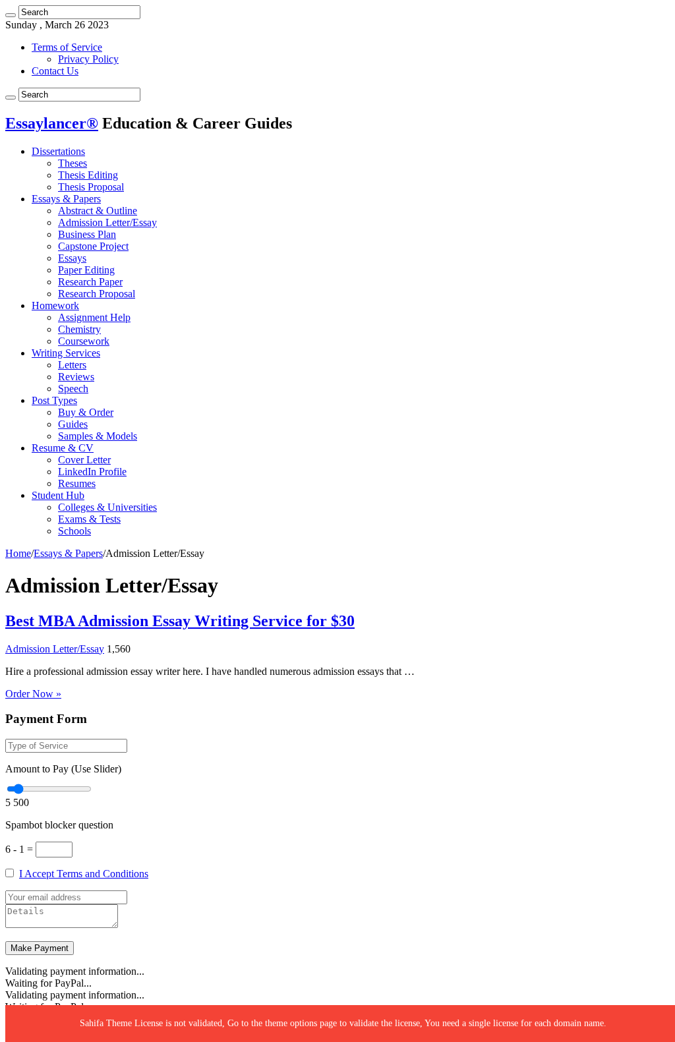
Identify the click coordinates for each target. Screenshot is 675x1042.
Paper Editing (86, 269)
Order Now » (33, 693)
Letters (72, 364)
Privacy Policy (88, 59)
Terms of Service (67, 47)
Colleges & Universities (107, 507)
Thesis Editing (88, 175)
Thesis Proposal (91, 186)
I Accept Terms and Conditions (83, 873)
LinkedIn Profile (92, 471)
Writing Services (66, 353)
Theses (72, 163)
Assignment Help (94, 317)
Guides (73, 424)
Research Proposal (96, 293)
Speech (73, 388)
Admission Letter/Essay (107, 222)
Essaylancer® (51, 123)
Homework (55, 305)
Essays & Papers (66, 198)
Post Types (54, 400)
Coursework (83, 341)
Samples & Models (97, 436)
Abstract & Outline (97, 210)
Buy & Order (85, 412)
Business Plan (87, 234)
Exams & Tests (89, 519)
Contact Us (55, 70)
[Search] (10, 15)
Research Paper (90, 281)
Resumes (77, 483)
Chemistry (79, 329)
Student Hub (58, 495)
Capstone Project (93, 246)
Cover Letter (84, 459)
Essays (72, 258)
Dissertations (58, 151)
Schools (74, 530)
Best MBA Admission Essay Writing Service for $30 (180, 620)
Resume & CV (63, 447)
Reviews (76, 376)
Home (18, 553)
